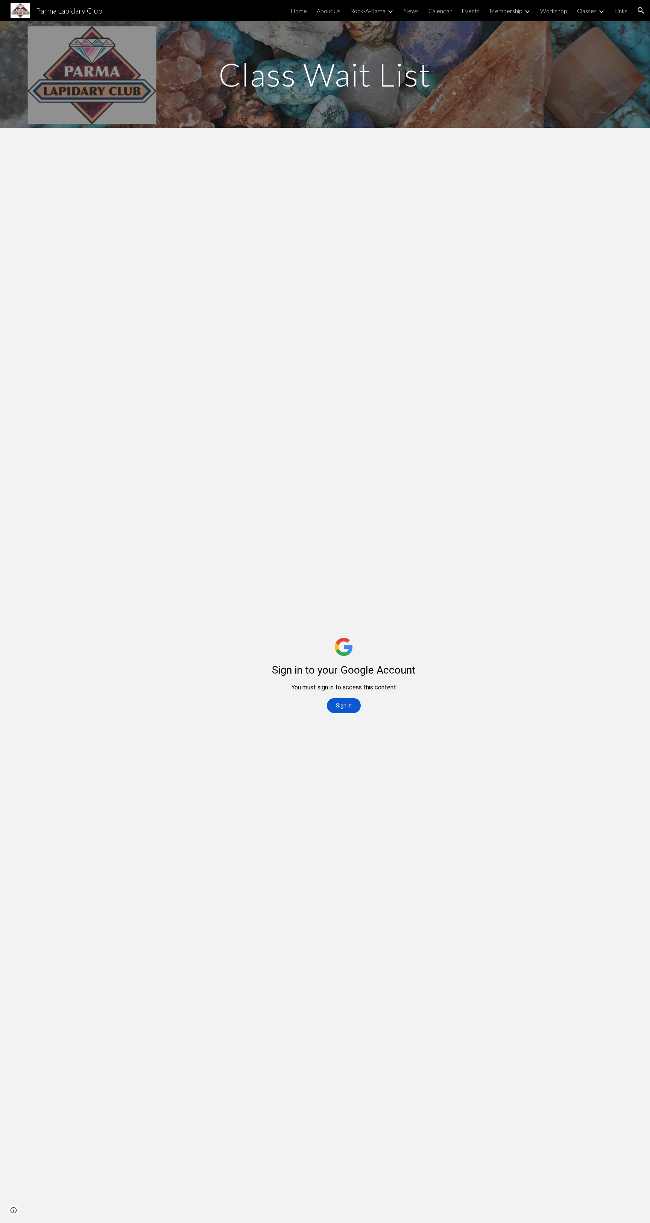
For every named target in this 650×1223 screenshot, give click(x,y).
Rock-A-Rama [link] (368, 10)
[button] (641, 11)
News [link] (411, 10)
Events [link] (471, 10)
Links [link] (620, 10)
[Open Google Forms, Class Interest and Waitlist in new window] (453, 147)
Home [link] (298, 10)
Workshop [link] (553, 10)
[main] (325, 74)
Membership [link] (505, 10)
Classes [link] (587, 10)
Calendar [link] (440, 10)
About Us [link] (328, 10)
